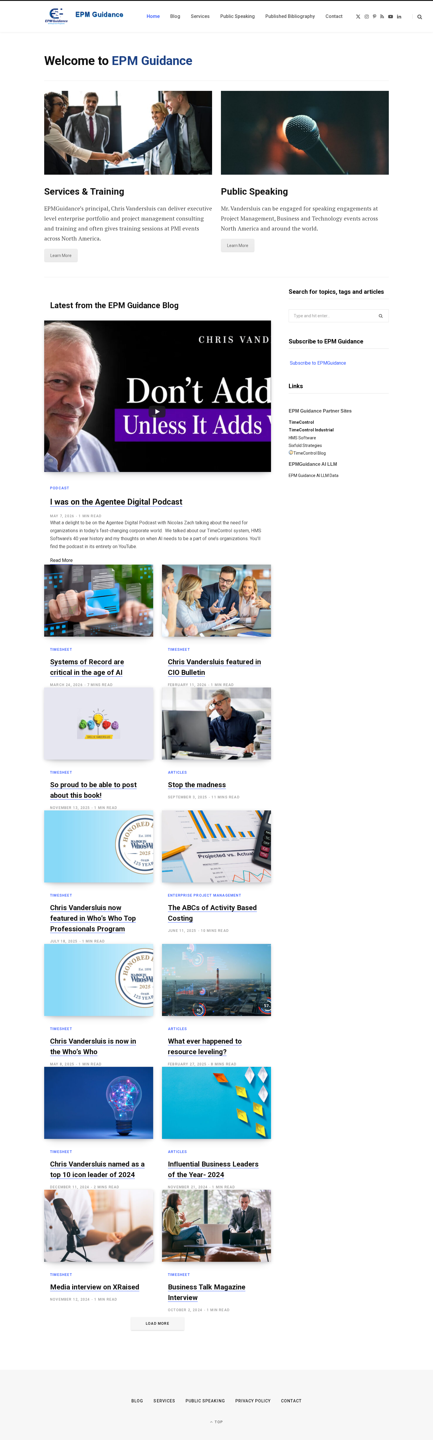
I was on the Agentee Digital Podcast (116, 502)
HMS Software (302, 437)
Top (218, 1422)
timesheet (61, 650)
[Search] (417, 16)
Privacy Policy (253, 1401)
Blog (137, 1401)
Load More (157, 1323)
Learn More (61, 255)
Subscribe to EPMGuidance (318, 363)
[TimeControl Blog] (291, 453)
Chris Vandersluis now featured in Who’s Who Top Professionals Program (93, 918)
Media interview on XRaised (94, 1287)
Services (164, 1401)
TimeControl (301, 422)
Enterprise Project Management (204, 895)
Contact (291, 1401)
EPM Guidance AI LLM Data (313, 475)
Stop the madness (197, 785)
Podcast (59, 488)
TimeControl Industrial (311, 430)
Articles (177, 772)
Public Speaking (205, 1401)
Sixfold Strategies (305, 445)
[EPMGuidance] (88, 16)
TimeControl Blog (309, 453)
